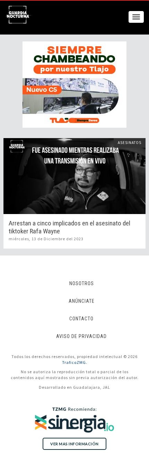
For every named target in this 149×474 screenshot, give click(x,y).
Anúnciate (82, 301)
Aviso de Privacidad (81, 336)
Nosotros (81, 283)
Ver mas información (74, 444)
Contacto (81, 318)
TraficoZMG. (74, 362)
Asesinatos (129, 142)
